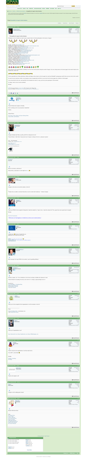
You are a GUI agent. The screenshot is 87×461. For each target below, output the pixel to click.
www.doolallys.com (20, 44)
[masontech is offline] (12, 99)
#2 (78, 95)
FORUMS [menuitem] (24, 8)
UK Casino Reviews (12, 423)
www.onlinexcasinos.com (24, 63)
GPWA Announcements (21, 11)
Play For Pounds (11, 419)
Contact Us (65, 453)
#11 (78, 318)
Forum (10, 11)
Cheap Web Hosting (14, 312)
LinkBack (59, 23)
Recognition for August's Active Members (19, 20)
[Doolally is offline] (10, 344)
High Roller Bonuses (12, 420)
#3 (78, 122)
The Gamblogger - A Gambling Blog (15, 284)
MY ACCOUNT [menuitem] (19, 8)
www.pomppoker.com (24, 61)
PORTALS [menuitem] (43, 8)
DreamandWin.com (12, 240)
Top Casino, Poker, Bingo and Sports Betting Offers (18, 115)
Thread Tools (65, 23)
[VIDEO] (27, 443)
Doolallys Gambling (12, 358)
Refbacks (9, 448)
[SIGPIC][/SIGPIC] (12, 241)
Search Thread (71, 23)
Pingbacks (10, 447)
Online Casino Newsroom (13, 285)
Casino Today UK (11, 417)
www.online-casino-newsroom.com (31, 45)
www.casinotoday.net (24, 52)
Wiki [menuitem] (27, 8)
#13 (78, 365)
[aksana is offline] (11, 323)
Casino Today (11, 416)
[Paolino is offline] (11, 298)
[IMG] (27, 442)
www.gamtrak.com (20, 64)
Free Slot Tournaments (12, 215)
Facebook (14, 287)
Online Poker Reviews (12, 422)
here (27, 170)
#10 (78, 293)
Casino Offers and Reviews (13, 116)
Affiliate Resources (11, 143)
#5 (78, 176)
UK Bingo (10, 359)
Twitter (9, 287)
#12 (78, 340)
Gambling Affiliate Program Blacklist (13, 144)
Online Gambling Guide (12, 311)
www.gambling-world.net (24, 58)
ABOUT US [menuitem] (59, 8)
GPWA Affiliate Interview (13, 286)
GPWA (9, 88)
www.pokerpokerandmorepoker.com (32, 55)
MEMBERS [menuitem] (47, 8)
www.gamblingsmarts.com (24, 59)
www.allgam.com (17, 54)
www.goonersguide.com (24, 57)
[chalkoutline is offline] (11, 403)
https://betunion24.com (12, 334)
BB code (27, 439)
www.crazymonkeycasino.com (27, 47)
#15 (78, 398)
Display (77, 23)
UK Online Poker (11, 415)
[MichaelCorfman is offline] (11, 31)
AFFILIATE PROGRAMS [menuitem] (37, 8)
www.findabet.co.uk (23, 46)
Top (77, 453)
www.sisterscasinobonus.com (28, 60)
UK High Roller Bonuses (13, 421)
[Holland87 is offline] (12, 202)
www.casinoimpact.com (22, 53)
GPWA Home (72, 453)
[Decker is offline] (12, 228)
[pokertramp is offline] (12, 369)
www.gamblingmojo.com (22, 48)
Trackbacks (27, 445)
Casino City (21, 88)
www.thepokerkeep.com (26, 50)
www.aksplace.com (19, 62)
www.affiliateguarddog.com (25, 56)
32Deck (9, 238)
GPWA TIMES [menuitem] (52, 8)
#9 (78, 265)
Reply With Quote (76, 120)
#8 (78, 247)
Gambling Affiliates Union (18, 141)
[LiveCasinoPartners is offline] (12, 252)
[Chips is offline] (12, 180)
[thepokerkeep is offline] (11, 127)
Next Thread (47, 436)
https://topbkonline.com (22, 334)
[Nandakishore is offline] (10, 270)
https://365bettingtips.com (33, 334)
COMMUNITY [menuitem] (31, 8)
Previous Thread (41, 436)
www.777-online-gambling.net (26, 49)
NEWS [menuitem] (56, 8)
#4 (78, 157)
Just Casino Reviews (12, 418)
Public (14, 11)
